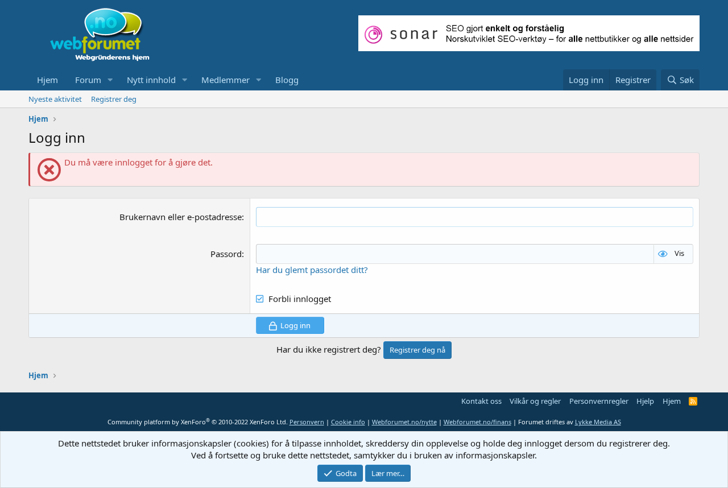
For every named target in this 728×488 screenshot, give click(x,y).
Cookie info (348, 421)
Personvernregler (598, 401)
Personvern (306, 421)
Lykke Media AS (598, 421)
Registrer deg (113, 99)
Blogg (287, 79)
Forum (88, 79)
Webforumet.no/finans (477, 421)
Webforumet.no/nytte (404, 421)
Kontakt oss (481, 401)
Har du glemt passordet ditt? (312, 269)
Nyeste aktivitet (55, 99)
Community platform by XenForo (197, 421)
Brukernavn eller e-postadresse (180, 216)
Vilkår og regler (535, 401)
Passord (226, 253)
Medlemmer (225, 79)
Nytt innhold (151, 79)
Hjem (47, 79)
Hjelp (645, 401)
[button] (110, 79)
